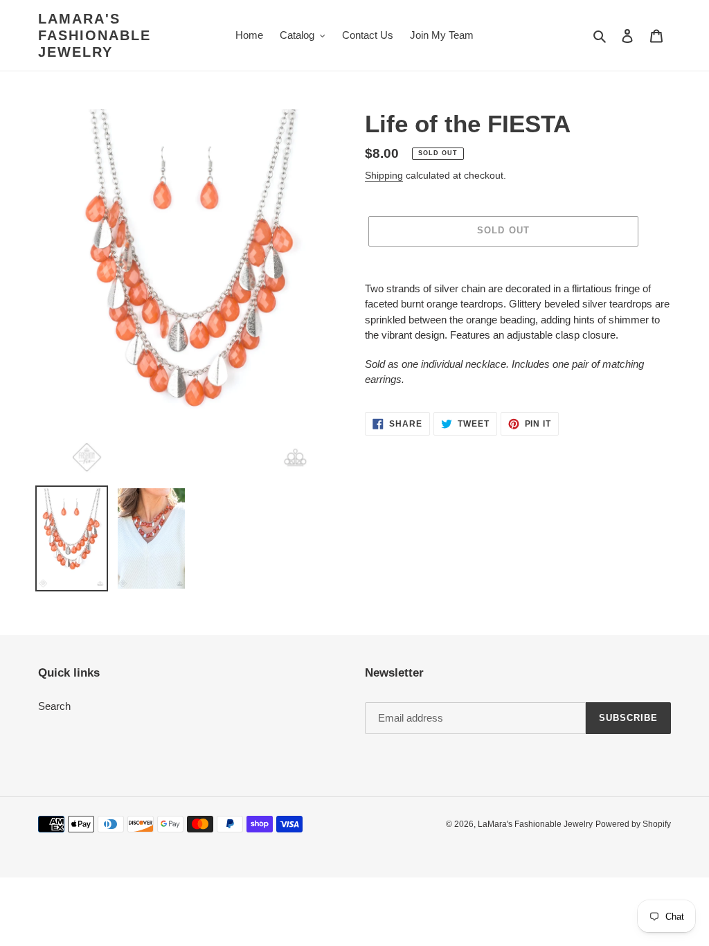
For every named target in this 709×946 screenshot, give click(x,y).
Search (54, 706)
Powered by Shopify (633, 824)
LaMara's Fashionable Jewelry (94, 35)
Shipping (384, 175)
